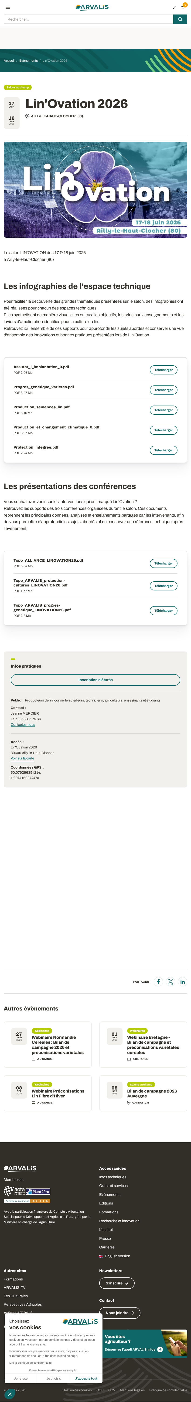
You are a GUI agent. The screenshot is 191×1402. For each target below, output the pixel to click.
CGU (100, 1390)
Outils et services (113, 1186)
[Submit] (180, 19)
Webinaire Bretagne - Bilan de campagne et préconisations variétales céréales (153, 1045)
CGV (111, 1390)
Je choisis (53, 1378)
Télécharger (163, 370)
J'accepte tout (86, 1378)
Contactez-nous (23, 724)
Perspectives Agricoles (23, 1304)
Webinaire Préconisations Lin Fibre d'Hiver (58, 1094)
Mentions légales (132, 1390)
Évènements (109, 1195)
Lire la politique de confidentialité (30, 1362)
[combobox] (95, 19)
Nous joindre (117, 1313)
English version (117, 1256)
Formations (108, 1212)
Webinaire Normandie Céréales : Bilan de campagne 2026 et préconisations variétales (58, 1045)
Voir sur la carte (22, 758)
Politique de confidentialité (168, 1390)
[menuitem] (174, 7)
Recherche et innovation (119, 1221)
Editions (106, 1203)
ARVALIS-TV (14, 1288)
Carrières (107, 1247)
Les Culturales (16, 1296)
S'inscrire (114, 1283)
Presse (105, 1238)
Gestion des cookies (77, 1390)
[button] (9, 1394)
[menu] (8, 7)
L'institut (106, 1230)
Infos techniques (112, 1177)
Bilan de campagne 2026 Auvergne (152, 1094)
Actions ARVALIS (18, 1313)
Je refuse (21, 1378)
